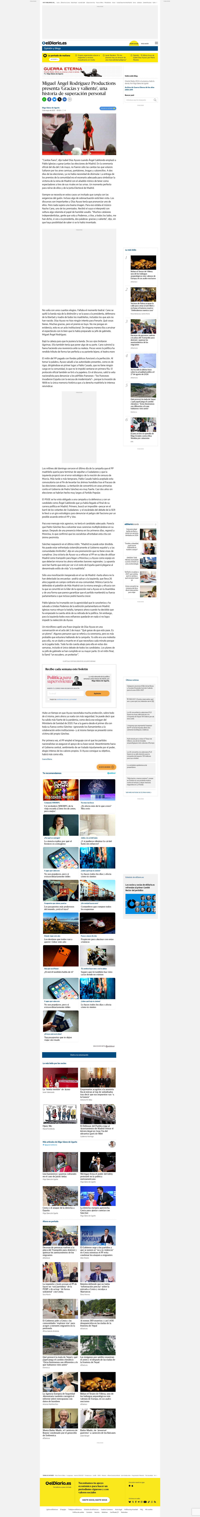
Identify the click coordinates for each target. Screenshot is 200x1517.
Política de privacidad (131, 1509)
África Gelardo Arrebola (51, 1331)
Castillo (94, 1475)
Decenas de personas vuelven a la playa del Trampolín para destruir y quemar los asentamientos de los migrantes (60, 1251)
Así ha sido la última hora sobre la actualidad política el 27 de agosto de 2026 (142, 371)
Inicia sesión (145, 43)
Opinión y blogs (52, 48)
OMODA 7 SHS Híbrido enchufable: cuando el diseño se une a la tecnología (132, 561)
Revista (97, 1512)
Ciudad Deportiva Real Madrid (124, 2)
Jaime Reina (146, 314)
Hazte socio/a (134, 43)
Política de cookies (78, 1512)
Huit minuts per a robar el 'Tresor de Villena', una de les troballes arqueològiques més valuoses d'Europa (140, 741)
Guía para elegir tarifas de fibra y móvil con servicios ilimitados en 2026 (131, 532)
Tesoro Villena (99, 2)
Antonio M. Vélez (86, 1100)
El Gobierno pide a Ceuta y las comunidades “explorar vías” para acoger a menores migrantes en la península (59, 1324)
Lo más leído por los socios (54, 1063)
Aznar (113, 2)
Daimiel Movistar (147, 2)
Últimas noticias (132, 680)
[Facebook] (49, 99)
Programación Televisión (138, 1475)
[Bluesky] (54, 99)
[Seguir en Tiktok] (149, 1502)
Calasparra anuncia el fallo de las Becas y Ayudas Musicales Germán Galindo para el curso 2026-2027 (140, 688)
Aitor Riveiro (84, 1258)
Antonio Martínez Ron (50, 1404)
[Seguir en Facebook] (135, 1502)
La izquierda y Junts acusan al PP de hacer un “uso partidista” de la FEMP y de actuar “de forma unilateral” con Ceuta (60, 1288)
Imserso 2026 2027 (79, 1475)
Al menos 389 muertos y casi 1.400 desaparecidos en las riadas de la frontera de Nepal (97, 1323)
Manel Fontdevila (49, 1129)
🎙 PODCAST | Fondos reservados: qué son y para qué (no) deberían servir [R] (140, 700)
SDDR (99, 1475)
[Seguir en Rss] (155, 1502)
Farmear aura (88, 1475)
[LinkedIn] (64, 99)
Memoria (104, 1475)
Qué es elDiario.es (52, 1509)
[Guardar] (70, 99)
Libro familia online (126, 1475)
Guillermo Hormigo (87, 1136)
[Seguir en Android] (129, 1486)
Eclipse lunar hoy (90, 2)
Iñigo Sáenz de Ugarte (50, 108)
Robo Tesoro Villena (60, 1475)
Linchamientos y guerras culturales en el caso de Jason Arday (59, 1175)
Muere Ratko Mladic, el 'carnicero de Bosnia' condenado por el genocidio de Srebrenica (60, 1433)
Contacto (89, 1512)
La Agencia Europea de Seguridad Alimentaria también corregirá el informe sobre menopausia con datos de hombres (59, 1397)
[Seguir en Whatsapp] (152, 1502)
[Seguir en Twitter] (133, 1502)
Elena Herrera (85, 1294)
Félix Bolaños (107, 2)
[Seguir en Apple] (132, 1486)
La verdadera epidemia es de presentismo (137, 766)
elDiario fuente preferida (113, 1475)
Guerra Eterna (47, 759)
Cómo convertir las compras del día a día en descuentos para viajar (131, 589)
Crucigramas (69, 1475)
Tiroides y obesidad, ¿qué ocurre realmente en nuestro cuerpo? (132, 546)
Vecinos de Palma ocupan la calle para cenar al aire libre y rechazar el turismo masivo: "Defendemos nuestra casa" (142, 307)
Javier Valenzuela (48, 1092)
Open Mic (47, 1126)
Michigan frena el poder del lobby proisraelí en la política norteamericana (96, 1176)
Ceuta (57, 2)
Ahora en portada (50, 1221)
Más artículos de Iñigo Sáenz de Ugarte (60, 1142)
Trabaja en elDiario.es (75, 1509)
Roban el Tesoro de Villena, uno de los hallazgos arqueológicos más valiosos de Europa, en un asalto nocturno (96, 1397)
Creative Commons (107, 1509)
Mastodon (124, 1512)
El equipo (63, 1509)
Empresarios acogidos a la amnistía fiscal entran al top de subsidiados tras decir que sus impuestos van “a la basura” (97, 1093)
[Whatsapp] (44, 99)
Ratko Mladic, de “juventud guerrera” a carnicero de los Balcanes (98, 1431)
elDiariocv (83, 1404)
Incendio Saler (81, 2)
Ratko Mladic (156, 2)
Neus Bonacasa (136, 314)
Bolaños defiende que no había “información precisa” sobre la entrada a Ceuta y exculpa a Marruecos (95, 1288)
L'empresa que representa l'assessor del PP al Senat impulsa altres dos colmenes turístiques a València (139, 728)
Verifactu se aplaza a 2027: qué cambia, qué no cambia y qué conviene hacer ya (132, 576)
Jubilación (139, 2)
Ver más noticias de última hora (138, 792)
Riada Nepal (74, 2)
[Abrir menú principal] (156, 43)
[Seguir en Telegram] (138, 1502)
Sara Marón (47, 1294)
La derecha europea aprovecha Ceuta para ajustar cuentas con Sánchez (95, 1210)
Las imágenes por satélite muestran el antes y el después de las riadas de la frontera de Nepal (97, 1360)
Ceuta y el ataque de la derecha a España (58, 1209)
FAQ (141, 1509)
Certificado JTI (114, 1512)
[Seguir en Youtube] (145, 1502)
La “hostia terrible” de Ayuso (56, 1089)
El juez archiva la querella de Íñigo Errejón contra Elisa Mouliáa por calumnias (142, 435)
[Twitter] (59, 99)
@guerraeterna (50, 1145)
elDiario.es (46, 1258)
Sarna (134, 2)
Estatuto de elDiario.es (134, 877)
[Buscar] (155, 100)
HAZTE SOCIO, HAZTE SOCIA (94, 1500)
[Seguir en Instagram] (141, 1502)
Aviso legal (118, 1509)
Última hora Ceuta (65, 2)
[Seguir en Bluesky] (130, 1502)
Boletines (105, 1512)
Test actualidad (149, 1475)
